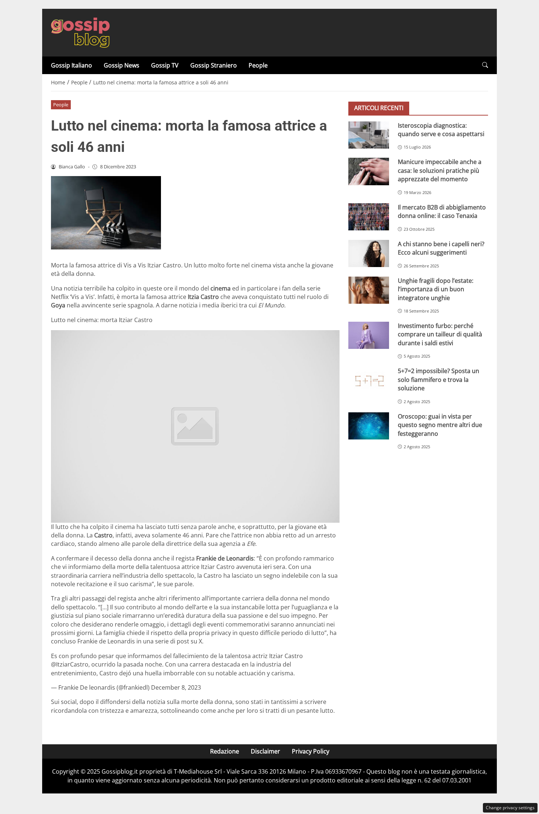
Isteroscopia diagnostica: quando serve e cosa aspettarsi (441, 129)
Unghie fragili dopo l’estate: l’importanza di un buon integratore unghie (435, 289)
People (258, 65)
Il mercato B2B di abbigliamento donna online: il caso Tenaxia (442, 211)
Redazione (224, 751)
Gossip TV (165, 65)
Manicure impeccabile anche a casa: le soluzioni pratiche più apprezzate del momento (439, 170)
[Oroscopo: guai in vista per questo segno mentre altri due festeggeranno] (368, 425)
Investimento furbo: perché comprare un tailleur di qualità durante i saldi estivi (440, 334)
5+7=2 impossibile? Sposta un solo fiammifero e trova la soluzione (438, 379)
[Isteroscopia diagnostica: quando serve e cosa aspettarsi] (368, 134)
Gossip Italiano (71, 65)
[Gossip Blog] (80, 32)
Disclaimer (265, 751)
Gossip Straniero (213, 65)
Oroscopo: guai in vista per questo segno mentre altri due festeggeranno (440, 424)
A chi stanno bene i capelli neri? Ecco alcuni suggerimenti (441, 248)
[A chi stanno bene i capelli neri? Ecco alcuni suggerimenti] (368, 253)
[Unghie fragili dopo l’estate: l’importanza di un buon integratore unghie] (368, 289)
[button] (485, 65)
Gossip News (121, 65)
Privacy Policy (310, 751)
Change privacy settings (510, 807)
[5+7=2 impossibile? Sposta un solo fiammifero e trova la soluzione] (368, 380)
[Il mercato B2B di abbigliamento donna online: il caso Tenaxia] (368, 216)
